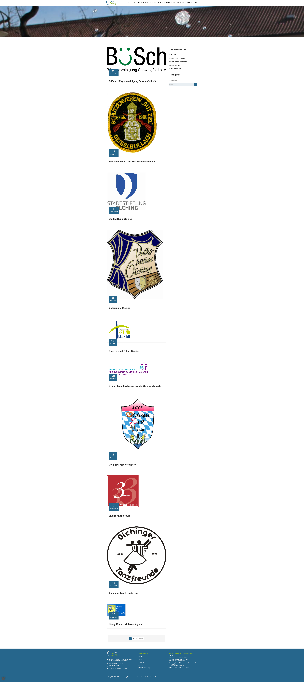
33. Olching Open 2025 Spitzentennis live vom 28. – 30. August (182, 663)
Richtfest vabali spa (174, 65)
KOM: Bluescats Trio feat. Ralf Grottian (179, 667)
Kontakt (190, 3)
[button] (3, 678)
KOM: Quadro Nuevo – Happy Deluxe (179, 656)
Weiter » (141, 638)
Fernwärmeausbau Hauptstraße (178, 61)
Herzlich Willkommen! (175, 55)
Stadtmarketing (178, 3)
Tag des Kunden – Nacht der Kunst (178, 659)
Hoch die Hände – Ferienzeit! (177, 58)
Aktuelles (171, 80)
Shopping (167, 3)
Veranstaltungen (143, 3)
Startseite (132, 3)
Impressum (141, 662)
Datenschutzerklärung (144, 668)
